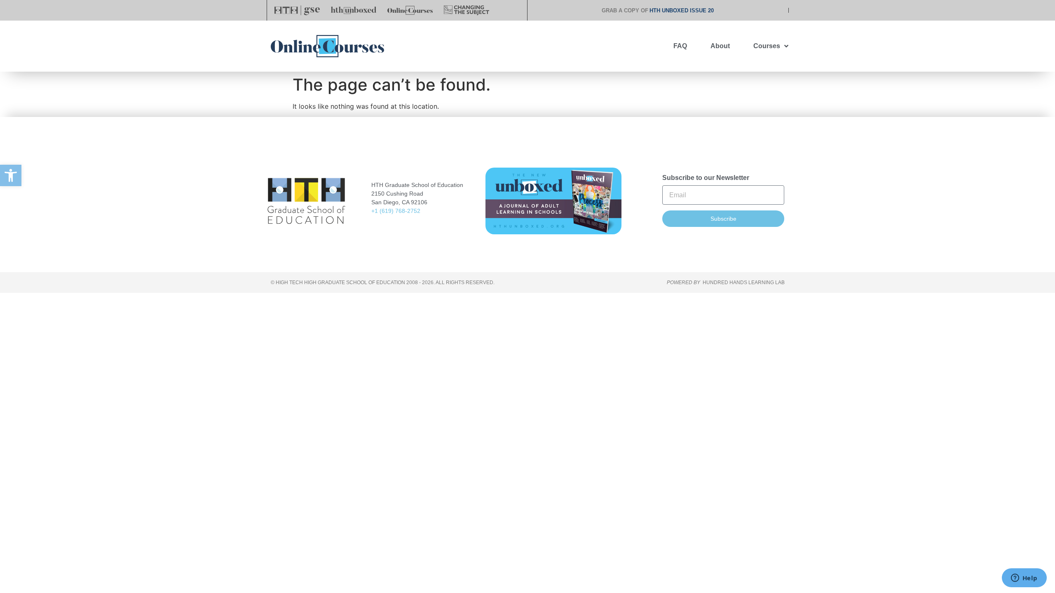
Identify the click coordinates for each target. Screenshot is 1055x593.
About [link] (720, 45)
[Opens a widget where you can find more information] (1024, 578)
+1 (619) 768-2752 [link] (395, 211)
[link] (10, 175)
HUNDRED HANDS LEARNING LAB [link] (744, 282)
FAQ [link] (680, 45)
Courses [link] (766, 45)
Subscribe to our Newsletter (705, 178)
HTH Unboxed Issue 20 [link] (681, 10)
